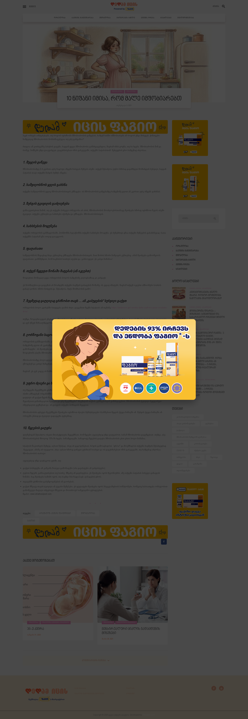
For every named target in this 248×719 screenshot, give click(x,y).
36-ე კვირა (35, 629)
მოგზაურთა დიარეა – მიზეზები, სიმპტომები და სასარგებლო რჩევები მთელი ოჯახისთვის (207, 315)
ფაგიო (180, 464)
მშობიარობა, (210, 380)
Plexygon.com (149, 715)
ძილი (198, 457)
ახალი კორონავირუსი (186, 423)
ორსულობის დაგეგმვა (126, 623)
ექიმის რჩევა (183, 264)
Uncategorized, (197, 380)
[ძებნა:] (198, 218)
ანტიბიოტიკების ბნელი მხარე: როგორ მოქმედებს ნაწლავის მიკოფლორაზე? (206, 295)
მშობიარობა (117, 92)
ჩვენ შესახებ (80, 688)
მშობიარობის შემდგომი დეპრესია (191, 437)
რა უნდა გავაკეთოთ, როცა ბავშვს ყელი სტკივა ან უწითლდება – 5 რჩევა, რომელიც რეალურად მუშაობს (206, 365)
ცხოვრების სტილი (185, 260)
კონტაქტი (130, 693)
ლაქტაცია (181, 430)
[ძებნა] (223, 7)
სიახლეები (181, 269)
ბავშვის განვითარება (187, 251)
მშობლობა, (194, 329)
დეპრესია (210, 423)
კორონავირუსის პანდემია (188, 417)
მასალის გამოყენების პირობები (89, 693)
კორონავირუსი (200, 444)
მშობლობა (182, 255)
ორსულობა (131, 92)
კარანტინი (197, 464)
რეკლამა (130, 688)
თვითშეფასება (183, 470)
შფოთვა (214, 457)
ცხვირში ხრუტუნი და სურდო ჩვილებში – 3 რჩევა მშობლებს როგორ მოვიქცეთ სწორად (207, 390)
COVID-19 (180, 450)
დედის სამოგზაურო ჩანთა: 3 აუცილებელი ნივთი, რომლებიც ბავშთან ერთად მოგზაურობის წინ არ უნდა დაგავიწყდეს (207, 339)
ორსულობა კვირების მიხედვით (55, 623)
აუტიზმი (180, 444)
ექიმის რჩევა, (196, 289)
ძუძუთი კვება (200, 450)
